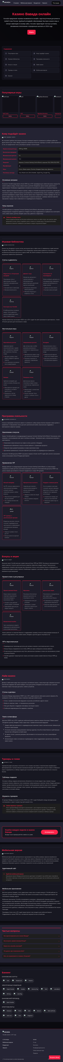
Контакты (35, 1045)
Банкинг (10, 76)
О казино (16, 3)
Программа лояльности (42, 59)
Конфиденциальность (39, 1048)
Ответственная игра (38, 1050)
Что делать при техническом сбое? (14, 951)
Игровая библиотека (14, 59)
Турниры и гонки (12, 70)
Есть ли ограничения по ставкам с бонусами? (17, 956)
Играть (31, 32)
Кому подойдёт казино (42, 53)
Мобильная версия (26, 3)
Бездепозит (37, 3)
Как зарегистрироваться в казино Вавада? (16, 936)
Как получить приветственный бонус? (15, 941)
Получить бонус (54, 1057)
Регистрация (56, 3)
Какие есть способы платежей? (13, 946)
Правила (35, 1053)
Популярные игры (13, 53)
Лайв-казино (39, 64)
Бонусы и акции (12, 64)
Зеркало (44, 3)
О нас (34, 1042)
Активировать (49, 832)
